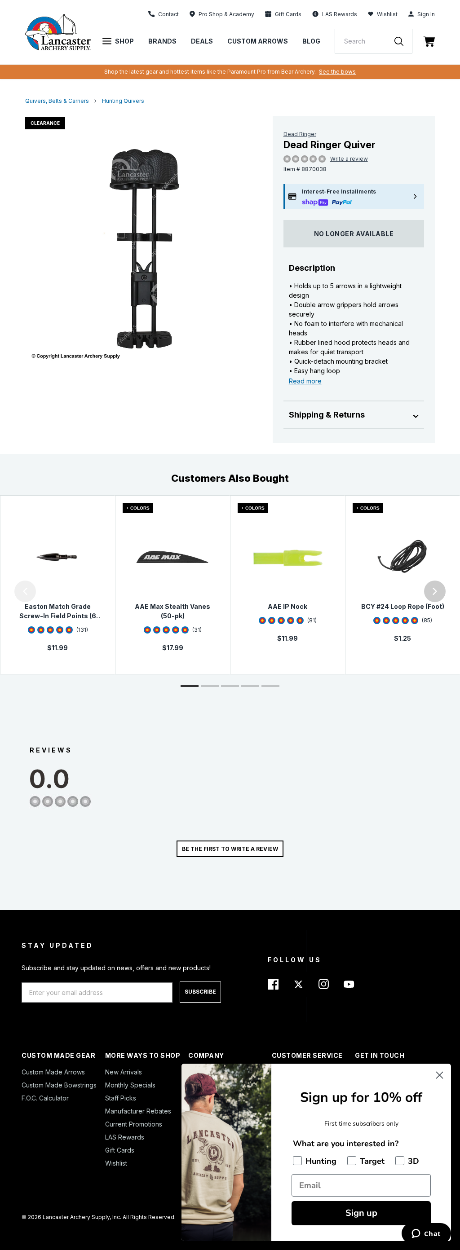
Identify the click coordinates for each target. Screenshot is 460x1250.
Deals (202, 41)
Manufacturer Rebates (138, 1111)
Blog (311, 41)
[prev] (25, 591)
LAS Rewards (124, 1137)
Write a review (349, 158)
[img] (287, 159)
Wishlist (387, 14)
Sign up (361, 1213)
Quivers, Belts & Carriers (57, 100)
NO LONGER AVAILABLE (354, 234)
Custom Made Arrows (53, 1072)
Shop (124, 41)
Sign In (426, 14)
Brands (162, 41)
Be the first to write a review (230, 848)
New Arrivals (123, 1072)
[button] (2, 591)
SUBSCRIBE (200, 991)
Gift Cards (119, 1150)
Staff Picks (120, 1098)
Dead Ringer (299, 134)
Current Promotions (133, 1124)
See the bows (337, 71)
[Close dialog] (439, 1075)
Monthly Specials (130, 1085)
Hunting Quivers (123, 100)
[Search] (403, 41)
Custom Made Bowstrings (59, 1085)
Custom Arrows (257, 41)
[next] (435, 591)
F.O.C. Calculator (45, 1098)
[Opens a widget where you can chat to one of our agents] (426, 1234)
